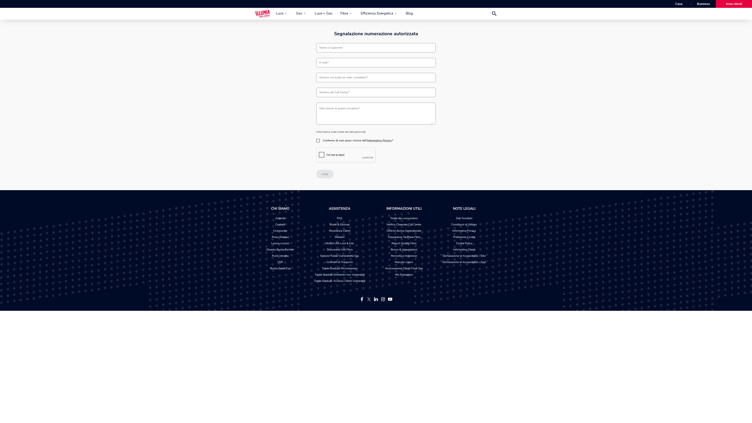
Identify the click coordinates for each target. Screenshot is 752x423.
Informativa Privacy (379, 140)
